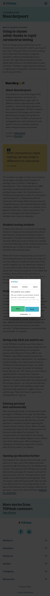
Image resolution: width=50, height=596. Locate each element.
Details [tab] (25, 287)
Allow (18, 309)
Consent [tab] (15, 287)
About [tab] (35, 287)
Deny (32, 309)
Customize (24, 314)
